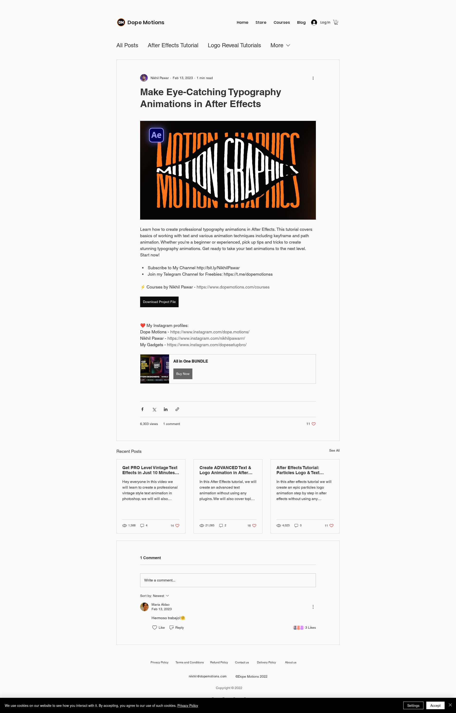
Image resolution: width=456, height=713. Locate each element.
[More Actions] (313, 607)
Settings (413, 705)
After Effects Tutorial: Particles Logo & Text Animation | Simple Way (300, 470)
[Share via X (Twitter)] (154, 409)
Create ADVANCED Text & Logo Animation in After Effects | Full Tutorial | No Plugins (225, 470)
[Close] (450, 705)
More (277, 45)
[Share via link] (177, 409)
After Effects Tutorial (173, 45)
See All (334, 450)
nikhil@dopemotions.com (208, 676)
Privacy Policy (187, 705)
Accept (435, 705)
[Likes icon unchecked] (155, 627)
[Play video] (228, 170)
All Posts (127, 45)
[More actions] (313, 78)
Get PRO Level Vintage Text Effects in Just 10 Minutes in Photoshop (149, 470)
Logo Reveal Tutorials (234, 45)
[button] (336, 22)
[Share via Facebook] (142, 409)
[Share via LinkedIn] (165, 409)
